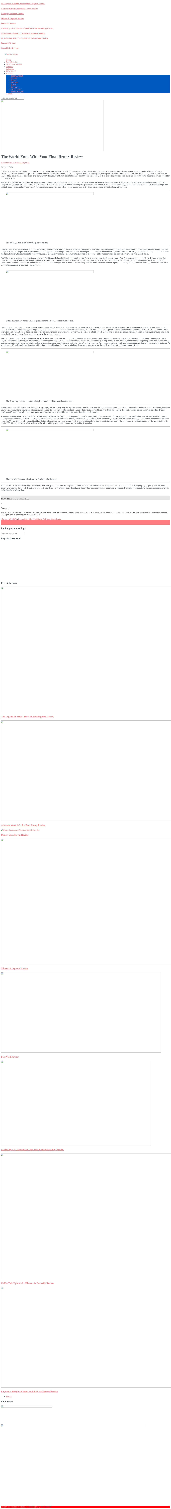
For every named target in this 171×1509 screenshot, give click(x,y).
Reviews (9, 67)
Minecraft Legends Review (12, 18)
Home (8, 60)
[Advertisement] (76, 561)
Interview (15, 82)
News (13, 85)
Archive (9, 73)
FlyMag (37, 1507)
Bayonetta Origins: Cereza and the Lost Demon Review (24, 38)
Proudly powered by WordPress (14, 1507)
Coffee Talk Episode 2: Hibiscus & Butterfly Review (23, 33)
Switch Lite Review (14, 64)
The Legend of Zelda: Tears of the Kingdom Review (23, 4)
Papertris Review (8, 43)
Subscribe (10, 69)
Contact (9, 94)
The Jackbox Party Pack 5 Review (16, 521)
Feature (14, 80)
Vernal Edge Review (9, 48)
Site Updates (16, 89)
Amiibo (14, 78)
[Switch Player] (11, 54)
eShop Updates (17, 76)
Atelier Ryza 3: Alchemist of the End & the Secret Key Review (27, 28)
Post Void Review (8, 23)
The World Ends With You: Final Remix (45, 519)
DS (10, 519)
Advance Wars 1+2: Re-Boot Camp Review (19, 9)
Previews (14, 87)
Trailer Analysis (17, 91)
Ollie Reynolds (23, 163)
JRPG (15, 519)
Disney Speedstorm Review (12, 14)
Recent (9, 1396)
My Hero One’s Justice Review (14, 523)
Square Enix (23, 519)
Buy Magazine (12, 62)
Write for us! (11, 71)
